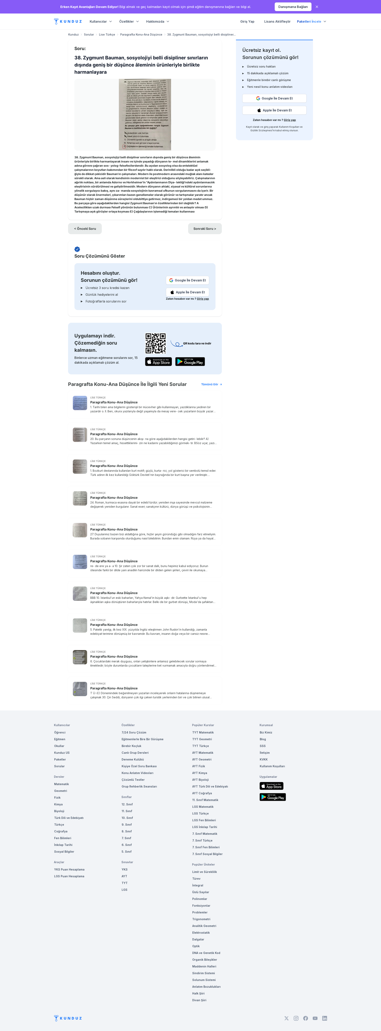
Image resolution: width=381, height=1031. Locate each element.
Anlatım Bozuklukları (206, 986)
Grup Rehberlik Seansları (139, 786)
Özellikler (126, 21)
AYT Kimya (199, 773)
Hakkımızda (155, 21)
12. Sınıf (127, 804)
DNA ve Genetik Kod (206, 953)
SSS (263, 746)
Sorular (89, 34)
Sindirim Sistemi (203, 973)
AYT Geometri (202, 759)
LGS (124, 889)
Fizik (57, 797)
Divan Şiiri (199, 1000)
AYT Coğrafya (202, 793)
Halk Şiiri (198, 993)
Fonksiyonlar (201, 905)
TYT (125, 883)
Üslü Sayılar (200, 892)
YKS (125, 869)
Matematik (61, 784)
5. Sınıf (127, 851)
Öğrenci (59, 732)
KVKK (264, 759)
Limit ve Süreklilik (204, 871)
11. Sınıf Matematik (205, 800)
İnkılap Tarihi (63, 844)
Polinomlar (199, 899)
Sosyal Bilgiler (64, 851)
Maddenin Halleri (204, 966)
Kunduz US (62, 752)
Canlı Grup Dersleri (135, 752)
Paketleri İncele (309, 21)
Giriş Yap (247, 21)
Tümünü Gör (209, 384)
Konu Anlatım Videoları (137, 773)
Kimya (58, 804)
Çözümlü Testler (133, 779)
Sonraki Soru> (204, 229)
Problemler (200, 912)
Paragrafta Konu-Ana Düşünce (141, 34)
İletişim (265, 752)
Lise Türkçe (107, 34)
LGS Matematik (203, 806)
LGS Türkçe (200, 813)
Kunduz (73, 34)
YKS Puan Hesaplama (69, 869)
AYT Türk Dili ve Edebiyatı (210, 786)
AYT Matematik (202, 752)
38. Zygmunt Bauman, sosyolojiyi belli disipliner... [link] (201, 34)
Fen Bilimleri (62, 838)
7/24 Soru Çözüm (134, 732)
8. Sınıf (127, 831)
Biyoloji (59, 811)
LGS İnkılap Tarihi (204, 827)
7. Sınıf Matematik (204, 833)
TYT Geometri (202, 739)
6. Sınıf (127, 844)
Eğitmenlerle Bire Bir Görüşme (143, 739)
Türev (196, 878)
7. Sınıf (126, 838)
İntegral (197, 885)
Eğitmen (59, 739)
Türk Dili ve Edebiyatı (69, 817)
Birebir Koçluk (131, 746)
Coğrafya (60, 831)
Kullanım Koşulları (289, 126)
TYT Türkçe (200, 746)
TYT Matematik (203, 732)
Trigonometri (201, 919)
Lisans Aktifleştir (277, 21)
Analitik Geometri (204, 926)
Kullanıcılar (98, 21)
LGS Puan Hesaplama (69, 876)
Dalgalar (198, 939)
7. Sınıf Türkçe (202, 840)
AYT (124, 876)
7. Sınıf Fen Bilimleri (206, 847)
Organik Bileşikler (204, 959)
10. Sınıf (127, 817)
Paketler (60, 759)
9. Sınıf (127, 824)
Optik (196, 946)
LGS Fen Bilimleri (204, 820)
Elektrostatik (201, 932)
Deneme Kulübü (133, 759)
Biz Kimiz (266, 732)
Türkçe (59, 824)
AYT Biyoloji (200, 779)
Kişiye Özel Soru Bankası (139, 766)
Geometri (60, 790)
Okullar (59, 746)
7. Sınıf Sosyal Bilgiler (207, 854)
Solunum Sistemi (204, 980)
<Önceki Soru (85, 229)
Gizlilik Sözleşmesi (261, 130)
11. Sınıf (127, 811)
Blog (263, 739)
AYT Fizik (198, 766)
